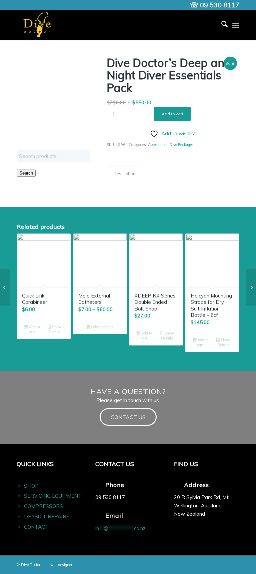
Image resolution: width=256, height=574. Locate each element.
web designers (62, 564)
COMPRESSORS (44, 506)
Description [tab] (124, 173)
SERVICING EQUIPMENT (53, 496)
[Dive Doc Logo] (38, 25)
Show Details (55, 329)
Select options (102, 326)
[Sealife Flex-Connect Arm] (5, 287)
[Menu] (235, 25)
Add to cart (172, 113)
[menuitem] (221, 25)
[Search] (221, 25)
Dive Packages (181, 144)
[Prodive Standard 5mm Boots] (251, 287)
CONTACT (36, 527)
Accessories (157, 144)
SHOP (31, 486)
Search (26, 173)
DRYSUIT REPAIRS (47, 516)
